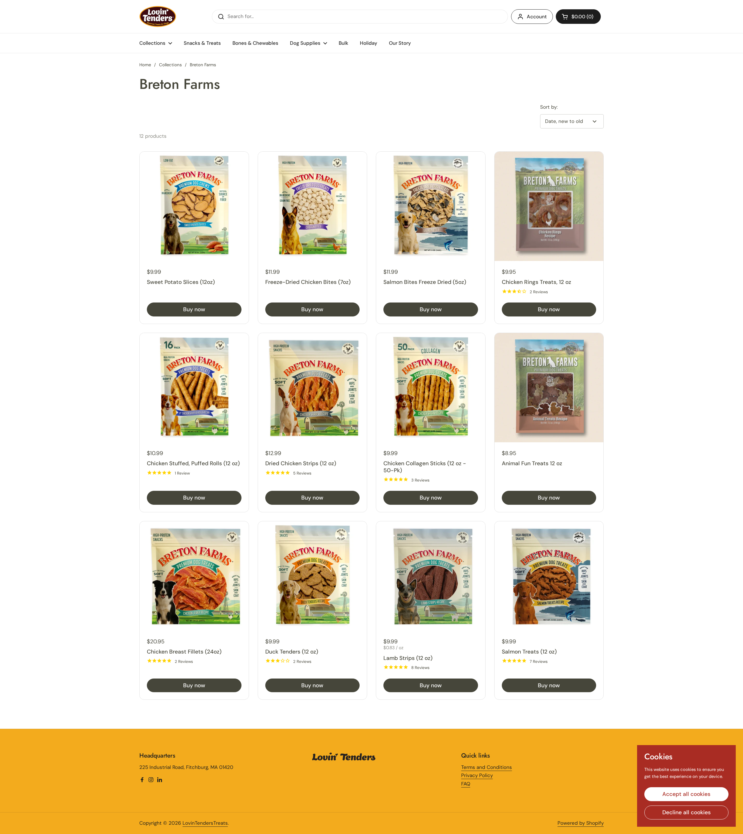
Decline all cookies (686, 812)
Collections (170, 65)
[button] (578, 16)
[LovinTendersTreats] (158, 16)
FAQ (465, 784)
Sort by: (549, 107)
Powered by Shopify (581, 823)
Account (537, 16)
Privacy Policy (477, 775)
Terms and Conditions (486, 767)
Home (145, 65)
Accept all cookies (686, 794)
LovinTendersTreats (205, 823)
